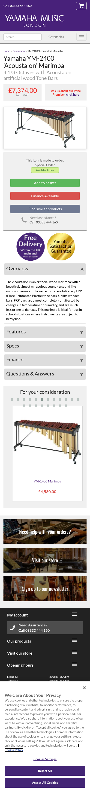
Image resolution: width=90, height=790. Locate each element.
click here (72, 94)
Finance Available (45, 196)
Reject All (45, 771)
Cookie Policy (14, 750)
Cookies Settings (45, 759)
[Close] (84, 688)
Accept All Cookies (45, 782)
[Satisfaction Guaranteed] (60, 246)
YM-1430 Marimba (45, 481)
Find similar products (45, 209)
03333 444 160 (21, 6)
